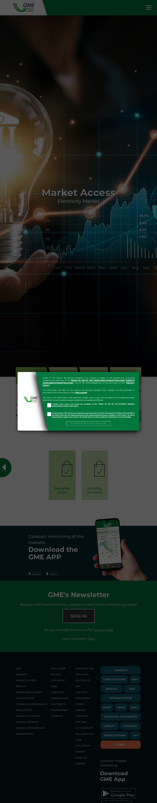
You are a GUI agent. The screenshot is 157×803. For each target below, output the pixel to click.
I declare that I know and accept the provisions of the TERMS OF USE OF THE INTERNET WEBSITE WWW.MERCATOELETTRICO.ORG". (93, 405)
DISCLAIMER (81, 393)
